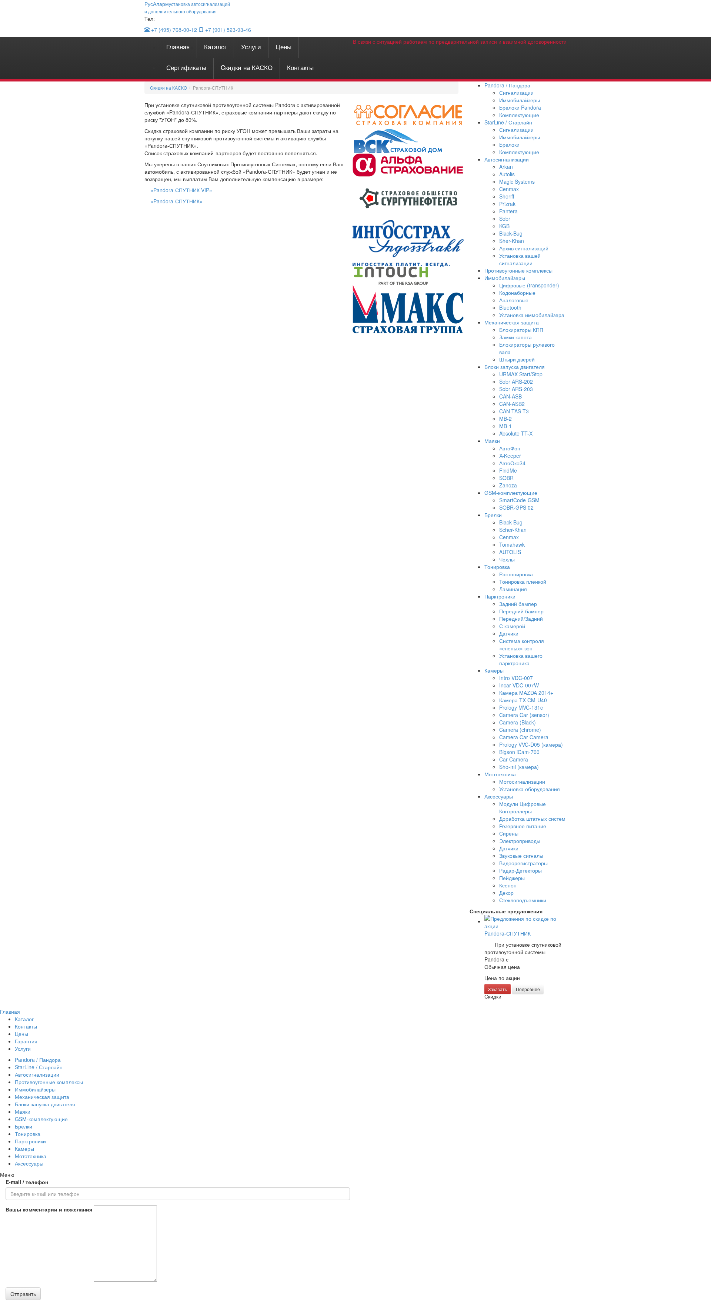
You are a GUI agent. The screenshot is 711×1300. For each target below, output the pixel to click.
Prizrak (507, 203)
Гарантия (26, 1041)
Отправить (23, 1293)
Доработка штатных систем (532, 818)
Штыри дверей (517, 359)
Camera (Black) (517, 722)
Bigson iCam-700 (519, 752)
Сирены (508, 833)
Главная (178, 46)
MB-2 (505, 418)
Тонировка (497, 566)
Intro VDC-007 (516, 677)
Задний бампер (518, 603)
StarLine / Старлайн (508, 122)
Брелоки (509, 144)
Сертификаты (186, 67)
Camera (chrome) (520, 729)
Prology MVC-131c (521, 707)
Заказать (497, 989)
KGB (504, 226)
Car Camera (513, 759)
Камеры (494, 670)
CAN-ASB (510, 396)
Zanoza (508, 485)
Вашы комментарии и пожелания (49, 1209)
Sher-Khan (511, 240)
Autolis (507, 174)
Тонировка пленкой (522, 581)
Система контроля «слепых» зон (521, 644)
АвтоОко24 (512, 463)
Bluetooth (510, 307)
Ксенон (508, 885)
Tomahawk (512, 544)
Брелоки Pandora (520, 107)
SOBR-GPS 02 (516, 507)
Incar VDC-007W (519, 685)
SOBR (506, 477)
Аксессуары (498, 796)
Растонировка (516, 574)
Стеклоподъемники (522, 900)
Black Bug (511, 522)
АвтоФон (509, 448)
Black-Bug (511, 233)
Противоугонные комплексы (518, 270)
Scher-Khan (513, 529)
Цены (283, 46)
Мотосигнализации (522, 781)
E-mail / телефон (27, 1182)
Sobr (504, 218)
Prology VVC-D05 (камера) (531, 744)
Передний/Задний (521, 618)
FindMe (508, 470)
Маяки (492, 440)
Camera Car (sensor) (524, 715)
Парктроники (499, 596)
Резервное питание (522, 826)
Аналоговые (513, 300)
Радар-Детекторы (520, 870)
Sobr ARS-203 (516, 389)
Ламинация (513, 589)
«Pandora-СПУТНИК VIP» (181, 190)
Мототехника (500, 774)
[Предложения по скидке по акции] (525, 921)
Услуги (251, 46)
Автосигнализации (506, 159)
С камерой (512, 626)
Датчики (508, 633)
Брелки (493, 515)
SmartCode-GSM (519, 500)
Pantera (508, 211)
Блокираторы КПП (521, 329)
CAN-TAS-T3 (514, 411)
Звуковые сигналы (521, 855)
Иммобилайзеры (519, 100)
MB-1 (505, 426)
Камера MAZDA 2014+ (526, 692)
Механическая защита (511, 322)
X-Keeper (510, 455)
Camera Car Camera (523, 737)
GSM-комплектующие (510, 492)
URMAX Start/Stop (521, 374)
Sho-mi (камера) (519, 766)
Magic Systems (517, 181)
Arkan (506, 166)
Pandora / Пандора (507, 85)
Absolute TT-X (516, 433)
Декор (506, 892)
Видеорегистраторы (523, 863)
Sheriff (506, 196)
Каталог (215, 46)
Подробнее (528, 989)
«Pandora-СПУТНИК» (176, 201)
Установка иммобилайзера (531, 315)
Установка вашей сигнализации (520, 259)
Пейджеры (512, 877)
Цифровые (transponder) (529, 285)
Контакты (300, 67)
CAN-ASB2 (512, 403)
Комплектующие (519, 115)
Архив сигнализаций (523, 248)
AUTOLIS (510, 552)
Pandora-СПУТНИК (507, 933)
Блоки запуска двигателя (514, 366)
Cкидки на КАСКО (247, 67)
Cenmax (509, 189)
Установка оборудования (529, 789)
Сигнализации (516, 92)
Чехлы (507, 559)
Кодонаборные (517, 292)
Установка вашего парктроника (521, 659)
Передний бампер (521, 611)
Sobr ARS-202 (516, 381)
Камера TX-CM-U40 (523, 700)
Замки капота (515, 337)
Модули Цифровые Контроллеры (522, 807)
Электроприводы (519, 840)
